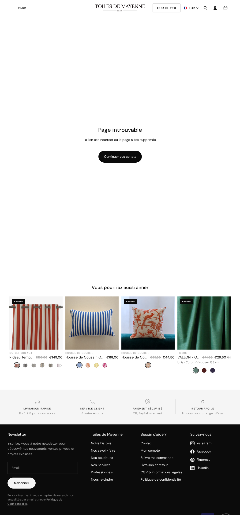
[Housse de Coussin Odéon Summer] (92, 335)
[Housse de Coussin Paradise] (148, 335)
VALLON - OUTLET (188, 357)
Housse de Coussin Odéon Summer (84, 357)
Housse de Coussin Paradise (134, 357)
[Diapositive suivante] (113, 323)
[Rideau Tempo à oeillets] (36, 335)
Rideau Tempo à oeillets (21, 357)
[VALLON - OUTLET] (204, 335)
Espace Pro (166, 8)
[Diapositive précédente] (70, 323)
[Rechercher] (205, 8)
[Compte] (215, 8)
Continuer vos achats (120, 156)
